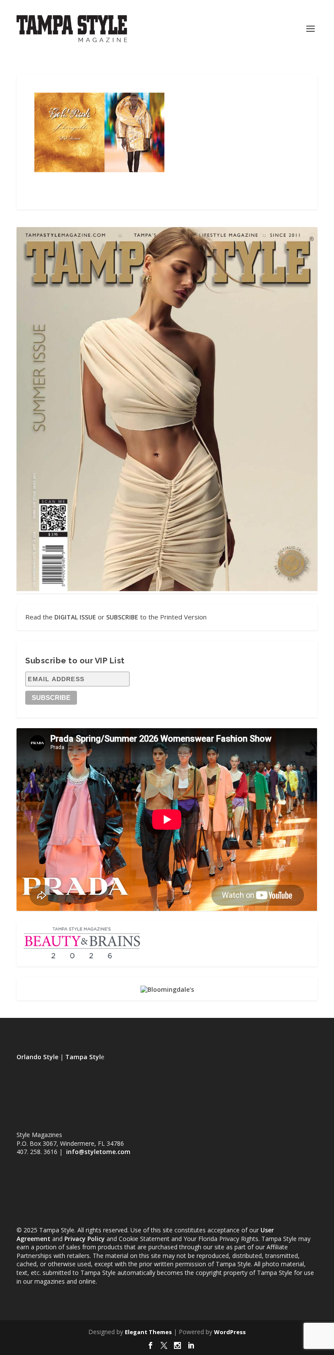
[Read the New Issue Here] (167, 589)
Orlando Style (37, 1057)
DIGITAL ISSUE (75, 617)
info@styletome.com (98, 1152)
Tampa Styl (83, 1057)
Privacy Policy (84, 1239)
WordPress (230, 1332)
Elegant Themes (148, 1332)
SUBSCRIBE (122, 617)
